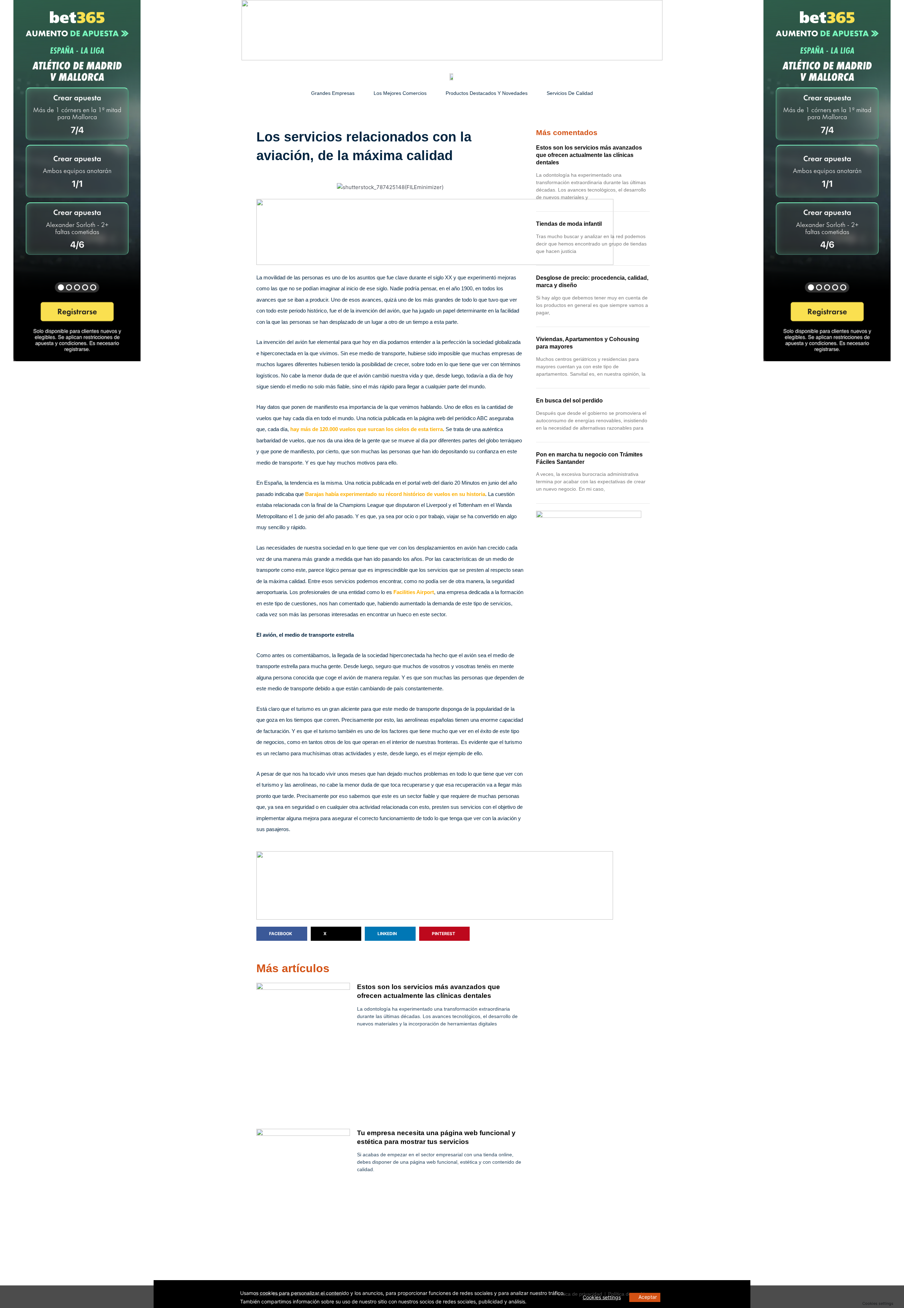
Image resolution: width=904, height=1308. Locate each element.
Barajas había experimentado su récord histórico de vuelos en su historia (395, 494)
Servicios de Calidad (570, 93)
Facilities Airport (413, 592)
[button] (281, 934)
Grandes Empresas (333, 93)
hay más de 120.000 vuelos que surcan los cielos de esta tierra (366, 429)
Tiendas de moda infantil (569, 224)
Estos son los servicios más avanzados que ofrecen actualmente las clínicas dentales (589, 155)
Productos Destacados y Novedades (487, 93)
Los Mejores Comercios (400, 93)
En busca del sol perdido (569, 401)
